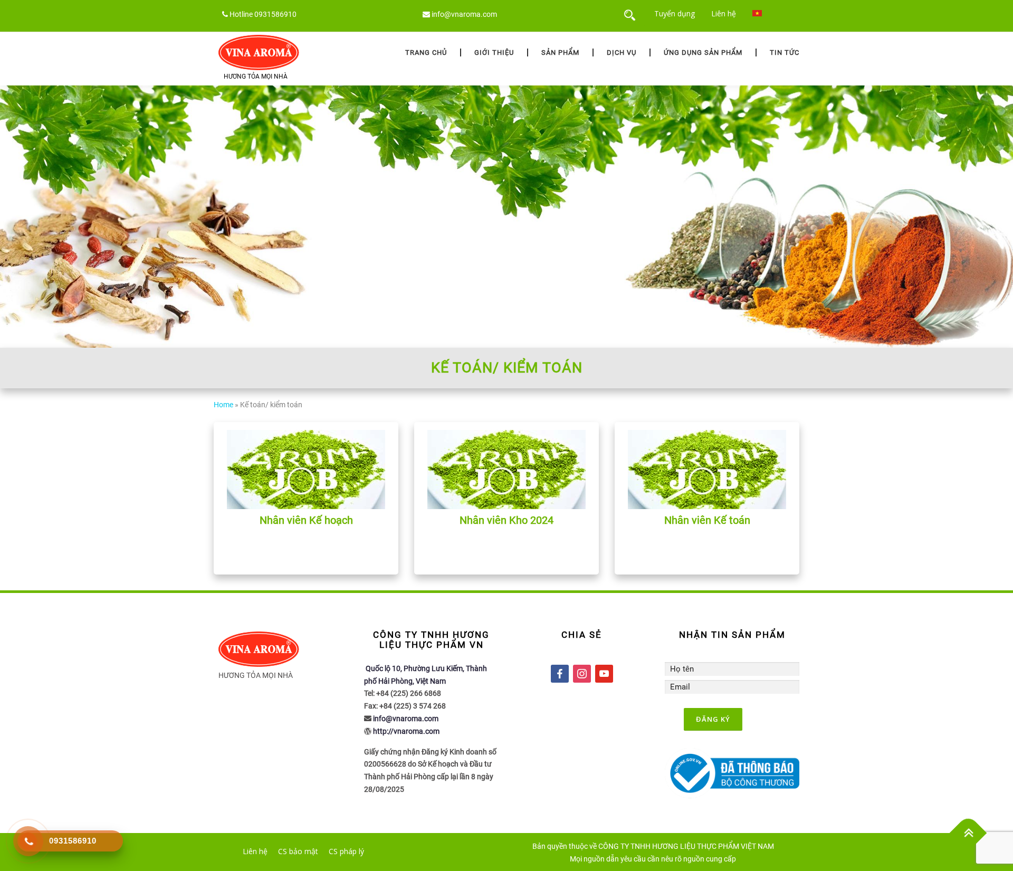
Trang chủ (426, 52)
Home (223, 404)
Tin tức (784, 52)
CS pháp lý (346, 851)
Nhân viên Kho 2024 (506, 520)
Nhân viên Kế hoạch (306, 520)
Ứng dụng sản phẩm (703, 52)
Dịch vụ (621, 52)
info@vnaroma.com (464, 14)
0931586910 (275, 14)
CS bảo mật (298, 851)
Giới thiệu (494, 52)
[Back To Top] (968, 833)
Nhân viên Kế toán (707, 520)
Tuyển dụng (674, 13)
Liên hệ (723, 13)
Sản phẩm (560, 52)
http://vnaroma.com (406, 731)
